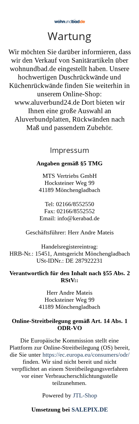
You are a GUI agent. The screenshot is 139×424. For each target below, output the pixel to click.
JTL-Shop (85, 395)
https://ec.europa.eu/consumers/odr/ (86, 354)
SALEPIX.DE (90, 409)
